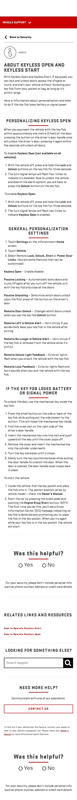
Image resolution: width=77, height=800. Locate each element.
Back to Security (20, 37)
